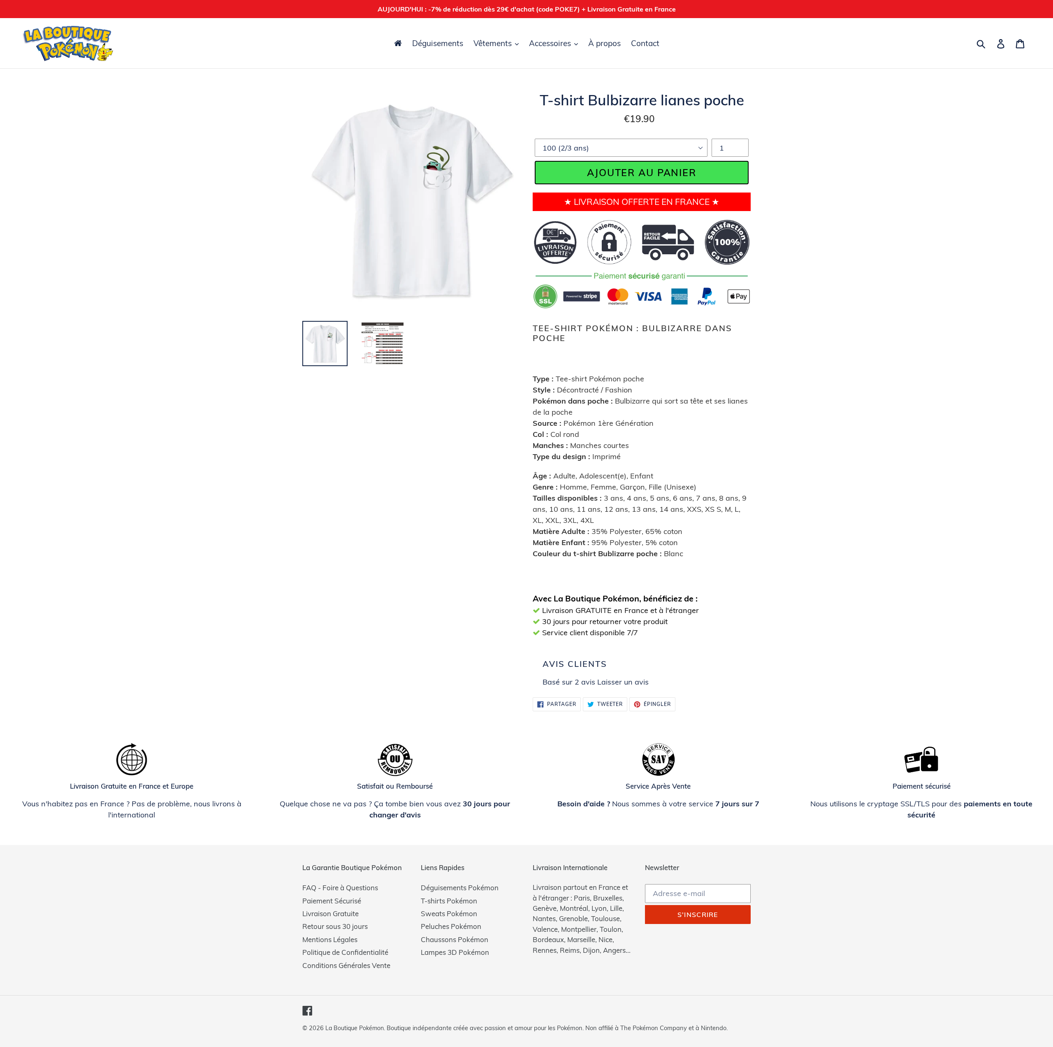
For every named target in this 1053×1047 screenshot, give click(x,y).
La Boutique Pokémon (354, 1028)
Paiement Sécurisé (331, 900)
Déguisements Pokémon (460, 887)
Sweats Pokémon (449, 913)
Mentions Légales (329, 939)
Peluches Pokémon (451, 926)
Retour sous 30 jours (335, 926)
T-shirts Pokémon (449, 900)
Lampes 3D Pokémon (455, 952)
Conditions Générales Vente (346, 965)
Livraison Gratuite (330, 913)
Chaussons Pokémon (454, 939)
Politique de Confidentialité (345, 952)
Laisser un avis (623, 682)
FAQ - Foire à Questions (340, 887)
